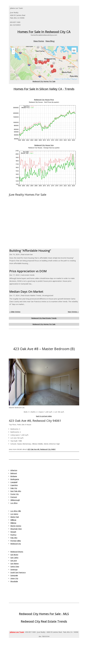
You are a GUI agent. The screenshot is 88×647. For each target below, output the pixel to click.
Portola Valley (15, 541)
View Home (38, 41)
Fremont (13, 497)
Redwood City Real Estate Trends (43, 318)
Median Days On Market (26, 291)
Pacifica (13, 535)
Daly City (13, 488)
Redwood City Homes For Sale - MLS (44, 614)
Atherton (13, 470)
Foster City (14, 494)
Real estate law (27, 254)
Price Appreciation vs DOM (28, 271)
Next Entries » (73, 312)
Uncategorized (47, 295)
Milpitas (13, 523)
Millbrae (13, 520)
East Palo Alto (15, 491)
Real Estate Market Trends (31, 295)
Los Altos (14, 503)
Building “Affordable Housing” (30, 250)
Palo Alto (13, 538)
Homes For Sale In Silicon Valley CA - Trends (44, 89)
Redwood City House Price (44, 100)
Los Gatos (14, 514)
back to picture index (44, 416)
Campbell (13, 482)
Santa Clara (14, 566)
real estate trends (27, 275)
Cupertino (14, 485)
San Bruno (14, 555)
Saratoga (13, 569)
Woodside (14, 581)
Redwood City (15, 544)
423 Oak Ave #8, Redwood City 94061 (41, 449)
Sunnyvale (14, 575)
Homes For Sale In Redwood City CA (43, 31)
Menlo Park (14, 517)
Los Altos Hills (15, 511)
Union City (14, 578)
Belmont (13, 473)
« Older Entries (14, 312)
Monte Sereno (15, 526)
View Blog (49, 41)
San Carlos (14, 558)
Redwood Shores (16, 552)
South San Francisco (18, 572)
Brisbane (13, 476)
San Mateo (14, 563)
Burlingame (14, 479)
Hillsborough (15, 500)
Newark (13, 532)
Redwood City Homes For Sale (44, 81)
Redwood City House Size (44, 145)
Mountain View (16, 529)
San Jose (13, 560)
